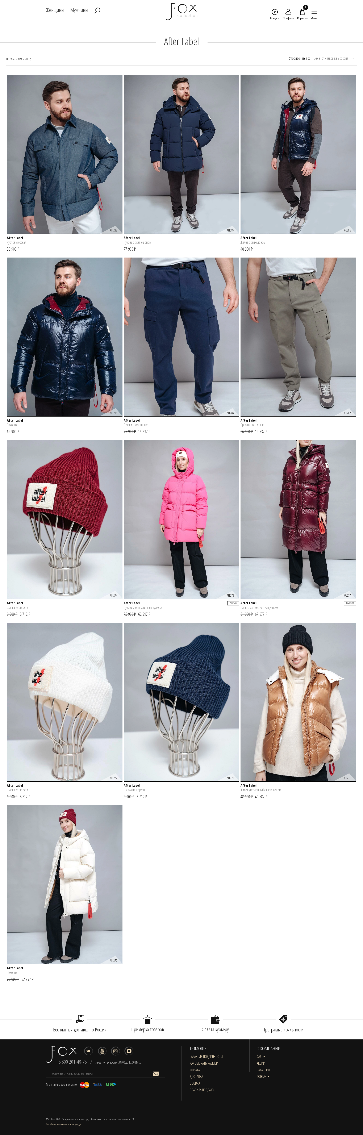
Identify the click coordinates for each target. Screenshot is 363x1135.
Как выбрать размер (204, 1063)
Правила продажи (202, 1089)
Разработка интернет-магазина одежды (63, 1124)
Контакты (263, 1076)
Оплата (195, 1069)
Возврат (195, 1083)
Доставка (196, 1076)
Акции (261, 1063)
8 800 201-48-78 (73, 1061)
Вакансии (263, 1069)
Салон (261, 1056)
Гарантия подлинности (206, 1056)
